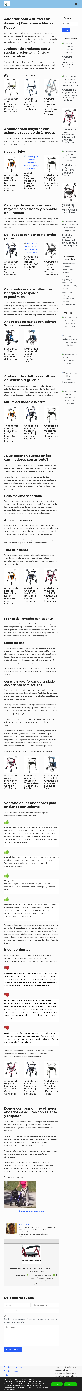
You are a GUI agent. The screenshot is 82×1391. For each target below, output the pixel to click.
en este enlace (9, 1389)
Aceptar (57, 1384)
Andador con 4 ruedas (31, 1211)
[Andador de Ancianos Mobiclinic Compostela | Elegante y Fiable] (51, 171)
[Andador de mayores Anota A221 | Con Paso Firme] (70, 161)
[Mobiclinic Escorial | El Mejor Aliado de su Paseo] (70, 200)
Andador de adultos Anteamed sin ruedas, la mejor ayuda (69, 240)
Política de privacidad (13, 1367)
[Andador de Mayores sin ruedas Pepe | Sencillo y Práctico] (70, 85)
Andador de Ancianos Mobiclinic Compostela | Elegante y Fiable (51, 182)
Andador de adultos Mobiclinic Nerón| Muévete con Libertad (11, 183)
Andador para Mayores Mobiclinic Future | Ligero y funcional (30, 181)
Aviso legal (8, 1375)
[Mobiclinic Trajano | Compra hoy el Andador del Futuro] (11, 344)
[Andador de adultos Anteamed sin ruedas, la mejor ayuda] (70, 231)
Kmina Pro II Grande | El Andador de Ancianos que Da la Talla (31, 355)
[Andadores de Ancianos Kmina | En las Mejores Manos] (70, 364)
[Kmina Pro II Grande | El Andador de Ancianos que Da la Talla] (31, 344)
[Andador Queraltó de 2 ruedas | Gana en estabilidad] (31, 94)
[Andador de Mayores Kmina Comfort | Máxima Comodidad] (51, 257)
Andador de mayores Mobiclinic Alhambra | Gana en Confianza (51, 594)
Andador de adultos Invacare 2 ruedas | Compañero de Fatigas (11, 105)
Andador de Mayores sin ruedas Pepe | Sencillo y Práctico (69, 95)
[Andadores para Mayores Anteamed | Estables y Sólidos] (70, 382)
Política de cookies (12, 1371)
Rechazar (70, 1384)
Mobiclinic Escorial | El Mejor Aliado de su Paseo (69, 208)
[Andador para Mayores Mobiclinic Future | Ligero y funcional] (31, 169)
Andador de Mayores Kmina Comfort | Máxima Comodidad (51, 268)
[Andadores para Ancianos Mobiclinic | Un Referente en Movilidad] (70, 404)
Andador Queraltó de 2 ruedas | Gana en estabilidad (31, 104)
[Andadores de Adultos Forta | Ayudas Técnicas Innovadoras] (70, 327)
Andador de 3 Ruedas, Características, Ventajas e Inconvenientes (68, 299)
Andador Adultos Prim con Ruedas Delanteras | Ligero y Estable (51, 107)
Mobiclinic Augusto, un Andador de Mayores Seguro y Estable (69, 283)
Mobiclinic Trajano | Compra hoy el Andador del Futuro (11, 354)
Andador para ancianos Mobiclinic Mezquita (68, 62)
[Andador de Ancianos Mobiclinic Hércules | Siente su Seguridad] (11, 257)
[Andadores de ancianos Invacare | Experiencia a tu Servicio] (70, 345)
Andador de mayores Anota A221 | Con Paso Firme (69, 170)
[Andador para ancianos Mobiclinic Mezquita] (70, 52)
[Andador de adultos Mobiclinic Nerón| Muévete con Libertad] (11, 171)
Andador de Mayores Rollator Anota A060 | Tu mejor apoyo (31, 263)
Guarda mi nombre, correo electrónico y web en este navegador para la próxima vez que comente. (30, 1320)
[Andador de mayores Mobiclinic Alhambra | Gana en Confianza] (51, 584)
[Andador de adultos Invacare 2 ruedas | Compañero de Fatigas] (11, 94)
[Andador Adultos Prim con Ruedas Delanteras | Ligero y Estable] (51, 94)
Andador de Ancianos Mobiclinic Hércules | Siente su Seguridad (11, 268)
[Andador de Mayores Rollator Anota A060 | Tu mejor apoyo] (31, 252)
